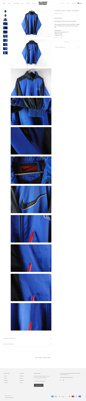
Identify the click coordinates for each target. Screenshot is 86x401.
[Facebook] (58, 37)
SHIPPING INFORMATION (9, 338)
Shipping (21, 376)
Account (63, 3)
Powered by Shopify (9, 397)
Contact (5, 382)
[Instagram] (63, 380)
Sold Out (67, 42)
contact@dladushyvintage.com (66, 377)
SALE (22, 3)
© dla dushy (8, 395)
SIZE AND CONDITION (8, 344)
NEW (4, 3)
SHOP (9, 3)
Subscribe (39, 385)
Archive (21, 382)
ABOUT (28, 3)
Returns (21, 378)
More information (60, 47)
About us (6, 380)
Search (68, 3)
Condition (22, 380)
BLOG (33, 3)
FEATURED (16, 3)
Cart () (74, 3)
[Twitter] (60, 37)
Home (5, 378)
